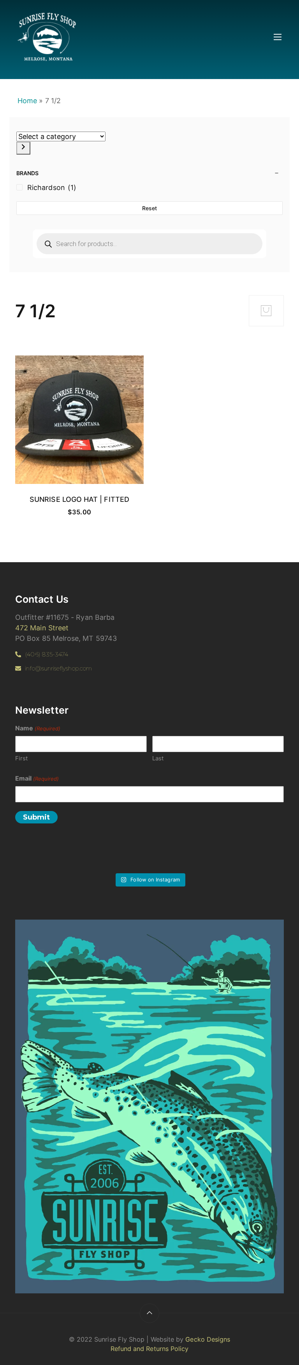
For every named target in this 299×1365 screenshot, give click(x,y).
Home (27, 101)
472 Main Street (42, 628)
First (21, 758)
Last (158, 758)
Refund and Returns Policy (150, 1349)
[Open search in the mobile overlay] (149, 243)
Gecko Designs (207, 1339)
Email (37, 778)
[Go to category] (23, 148)
